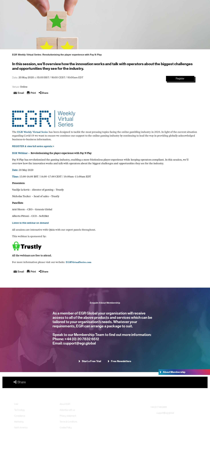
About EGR (65, 404)
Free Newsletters (121, 361)
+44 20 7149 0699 (158, 407)
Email (21, 92)
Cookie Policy (66, 427)
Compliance (19, 415)
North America (21, 427)
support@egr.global (79, 343)
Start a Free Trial (91, 361)
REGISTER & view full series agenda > (33, 146)
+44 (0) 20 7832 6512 (81, 339)
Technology (19, 410)
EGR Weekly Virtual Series (33, 132)
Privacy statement (68, 415)
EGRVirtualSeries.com (78, 262)
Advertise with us (67, 410)
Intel (16, 404)
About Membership (174, 372)
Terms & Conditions (68, 421)
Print (33, 92)
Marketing (18, 421)
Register (180, 78)
